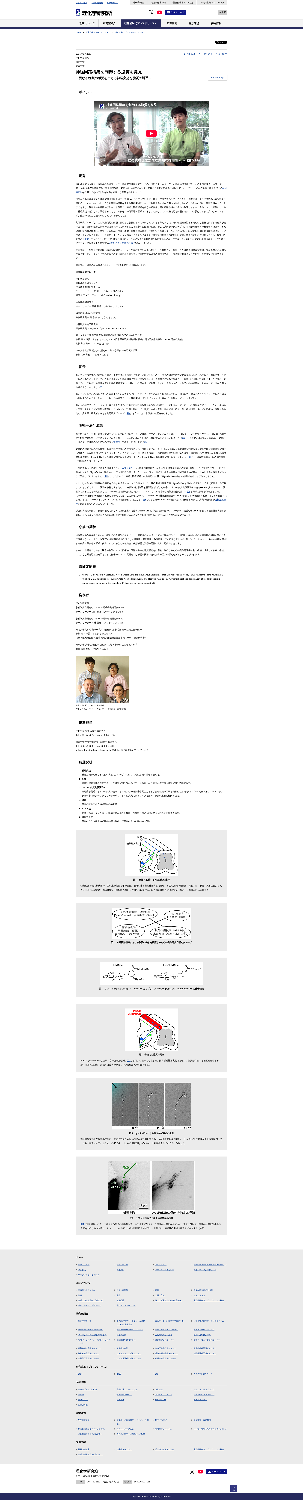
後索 (116, 442)
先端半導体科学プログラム (166, 1329)
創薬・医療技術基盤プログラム (130, 1329)
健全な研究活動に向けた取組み (168, 1300)
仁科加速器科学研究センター (129, 1358)
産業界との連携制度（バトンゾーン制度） (133, 1422)
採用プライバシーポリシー (205, 1270)
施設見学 (120, 1399)
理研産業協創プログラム (204, 1329)
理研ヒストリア (200, 1399)
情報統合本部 (122, 1348)
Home (78, 32)
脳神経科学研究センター (88, 1353)
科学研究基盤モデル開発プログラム (209, 1321)
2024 (157, 1374)
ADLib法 (127, 468)
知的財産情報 (83, 1420)
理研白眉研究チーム (202, 1335)
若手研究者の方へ (124, 1449)
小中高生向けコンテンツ (212, 2)
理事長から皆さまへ (86, 1290)
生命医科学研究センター (165, 1348)
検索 (221, 12)
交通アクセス (81, 3)
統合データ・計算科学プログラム (169, 1321)
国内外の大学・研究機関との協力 (131, 1434)
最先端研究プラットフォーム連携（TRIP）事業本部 (131, 1323)
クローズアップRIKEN (87, 1389)
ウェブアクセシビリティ (88, 1275)
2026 (80, 1374)
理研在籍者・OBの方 (182, 2)
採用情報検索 (83, 1449)
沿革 (157, 1290)
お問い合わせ (97, 3)
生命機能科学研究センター (205, 1348)
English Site (112, 3)
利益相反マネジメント (126, 1305)
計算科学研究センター (164, 1340)
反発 (88, 239)
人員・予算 (160, 1295)
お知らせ (159, 1389)
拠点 (118, 1295)
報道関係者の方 (158, 2)
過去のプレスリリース (203, 1374)
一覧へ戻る (207, 54)
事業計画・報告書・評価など (90, 1300)
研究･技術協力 (161, 1420)
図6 (106, 476)
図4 (145, 442)
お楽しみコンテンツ (163, 1394)
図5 (190, 457)
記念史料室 (83, 1405)
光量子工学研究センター (88, 1358)
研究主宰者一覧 (84, 1321)
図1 (102, 387)
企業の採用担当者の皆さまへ (90, 1434)
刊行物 (81, 1394)
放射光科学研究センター (165, 1358)
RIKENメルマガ (177, 12)
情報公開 (120, 1300)
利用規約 (120, 1270)
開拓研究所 (121, 1335)
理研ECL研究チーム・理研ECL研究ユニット (94, 1341)
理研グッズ (83, 1399)
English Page (217, 77)
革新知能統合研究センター (89, 1348)
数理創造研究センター (126, 1340)
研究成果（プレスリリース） (98, 32)
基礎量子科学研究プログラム (90, 1329)
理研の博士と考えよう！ (127, 1389)
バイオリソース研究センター (129, 1353)
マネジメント (199, 1295)
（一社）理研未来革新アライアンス (209, 1429)
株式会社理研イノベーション (90, 1429)
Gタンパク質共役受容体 (122, 243)
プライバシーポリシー (164, 1270)
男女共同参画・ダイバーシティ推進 (209, 1300)
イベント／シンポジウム (204, 1389)
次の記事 (222, 54)
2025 (119, 1374)
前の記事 (191, 54)
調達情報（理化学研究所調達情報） (209, 1264)
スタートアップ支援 (125, 1429)
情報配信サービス (124, 1394)
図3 (183, 438)
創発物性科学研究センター (205, 1353)
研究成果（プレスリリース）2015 (129, 32)
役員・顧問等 (122, 1290)
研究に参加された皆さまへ (89, 1305)
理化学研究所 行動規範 (203, 1290)
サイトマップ (160, 1264)
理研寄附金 (138, 2)
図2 (128, 413)
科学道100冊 (160, 1399)
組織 (80, 1295)
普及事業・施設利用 (202, 1420)
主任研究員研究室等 (163, 1335)
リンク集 (82, 1270)
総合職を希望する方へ (164, 1449)
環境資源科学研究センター (166, 1353)
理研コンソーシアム (163, 1429)
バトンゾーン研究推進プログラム (92, 1335)
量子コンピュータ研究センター (207, 1340)
